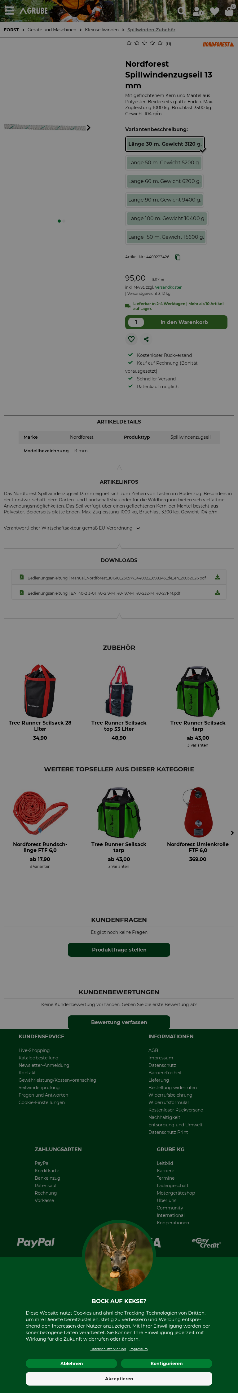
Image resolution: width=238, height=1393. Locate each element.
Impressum (139, 1349)
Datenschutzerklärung (108, 1349)
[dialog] (119, 696)
